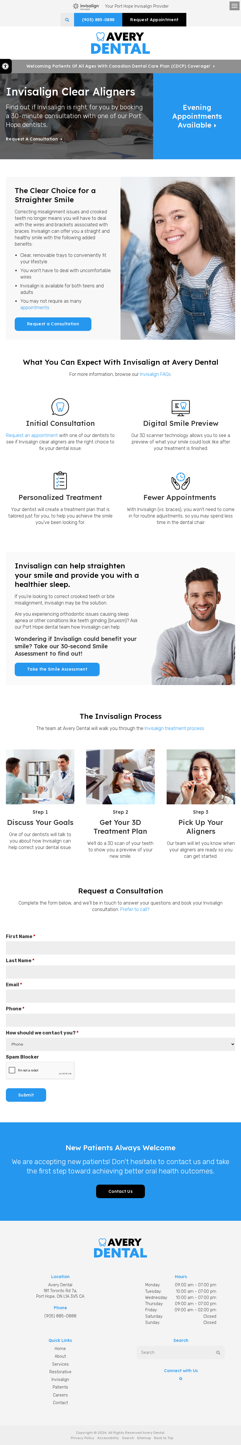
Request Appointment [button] (154, 19)
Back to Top (163, 1438)
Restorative (60, 1371)
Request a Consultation (32, 139)
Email (14, 984)
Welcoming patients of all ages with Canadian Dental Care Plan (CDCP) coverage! (118, 66)
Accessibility (108, 1438)
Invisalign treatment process (174, 728)
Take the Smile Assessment (57, 669)
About (60, 1356)
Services (60, 1364)
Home (60, 1348)
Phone (15, 1009)
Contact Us (120, 1191)
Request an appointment (32, 435)
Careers (60, 1395)
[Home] (120, 43)
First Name (20, 936)
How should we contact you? (42, 1033)
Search (128, 1438)
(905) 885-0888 (98, 19)
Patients (60, 1387)
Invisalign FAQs (155, 374)
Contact (60, 1402)
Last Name (20, 960)
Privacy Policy (82, 1438)
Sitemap (144, 1438)
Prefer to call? (134, 909)
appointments (34, 307)
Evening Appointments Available (197, 116)
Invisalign (60, 1379)
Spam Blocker (22, 1057)
